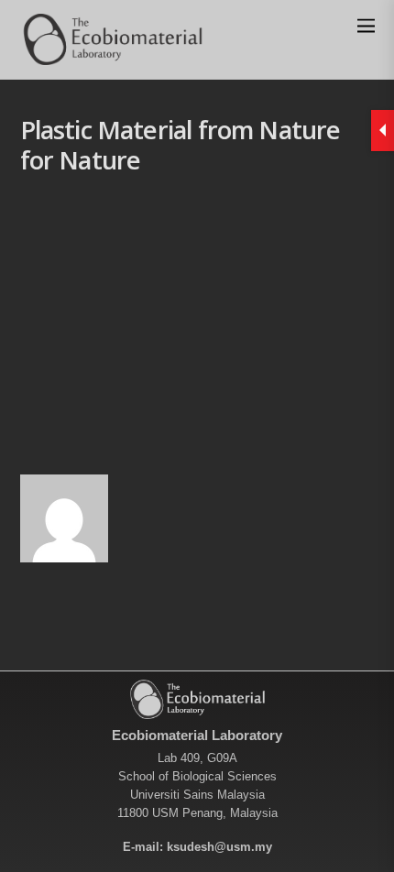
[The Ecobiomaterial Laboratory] (111, 56)
